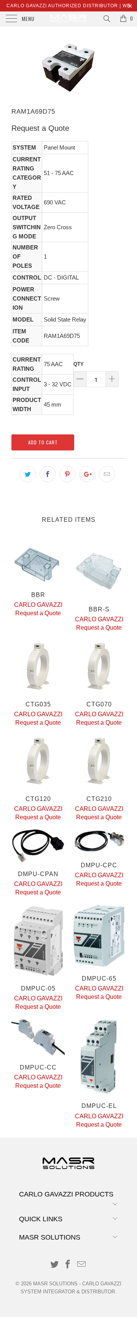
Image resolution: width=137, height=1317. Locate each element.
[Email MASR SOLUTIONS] (82, 1265)
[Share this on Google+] (87, 474)
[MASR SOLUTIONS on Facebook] (68, 1265)
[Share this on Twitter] (28, 474)
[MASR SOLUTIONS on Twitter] (54, 1265)
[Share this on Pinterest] (67, 474)
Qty (78, 364)
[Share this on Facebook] (48, 474)
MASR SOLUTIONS (55, 1283)
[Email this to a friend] (107, 474)
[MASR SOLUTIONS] (68, 19)
